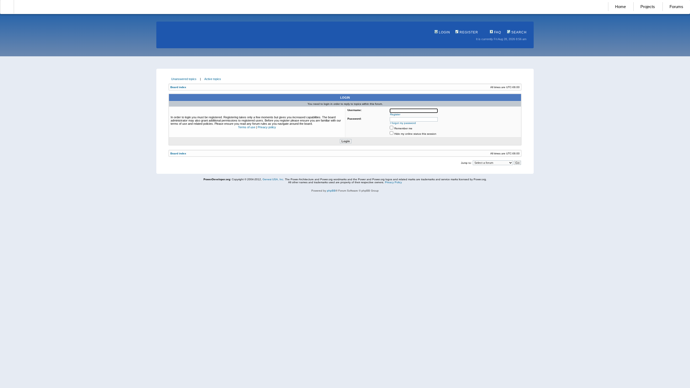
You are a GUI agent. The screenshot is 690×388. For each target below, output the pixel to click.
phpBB (331, 190)
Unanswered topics (183, 79)
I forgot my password (403, 123)
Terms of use (246, 127)
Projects (647, 6)
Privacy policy (267, 127)
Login (444, 32)
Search (518, 32)
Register (468, 32)
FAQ (497, 32)
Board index (178, 87)
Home (620, 6)
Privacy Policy (393, 182)
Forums (676, 6)
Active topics (212, 79)
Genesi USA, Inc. (273, 179)
